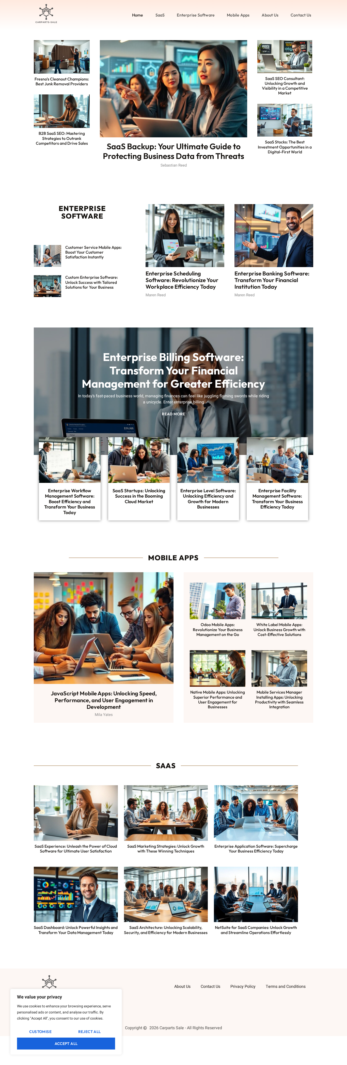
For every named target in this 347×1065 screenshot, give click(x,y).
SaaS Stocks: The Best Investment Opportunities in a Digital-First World (285, 146)
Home (137, 15)
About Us (270, 15)
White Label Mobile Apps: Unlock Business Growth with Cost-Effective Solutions (279, 629)
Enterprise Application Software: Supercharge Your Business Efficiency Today (256, 849)
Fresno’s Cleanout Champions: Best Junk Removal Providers (62, 81)
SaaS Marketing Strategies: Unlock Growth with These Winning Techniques (165, 849)
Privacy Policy (243, 987)
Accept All (66, 1043)
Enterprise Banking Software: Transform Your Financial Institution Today (271, 280)
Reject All (89, 1031)
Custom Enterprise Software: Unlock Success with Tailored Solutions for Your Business (91, 282)
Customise (40, 1031)
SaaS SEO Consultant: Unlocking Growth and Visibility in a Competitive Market (285, 86)
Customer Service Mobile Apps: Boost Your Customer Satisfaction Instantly (93, 252)
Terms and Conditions (286, 987)
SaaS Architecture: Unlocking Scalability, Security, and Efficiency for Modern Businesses (166, 930)
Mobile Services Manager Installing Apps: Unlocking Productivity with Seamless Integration (279, 699)
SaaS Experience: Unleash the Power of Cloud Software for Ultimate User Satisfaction (76, 849)
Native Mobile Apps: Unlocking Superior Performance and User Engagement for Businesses (217, 699)
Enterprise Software (196, 15)
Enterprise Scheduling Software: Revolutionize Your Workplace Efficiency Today (182, 280)
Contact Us (301, 15)
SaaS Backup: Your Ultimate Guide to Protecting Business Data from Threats (173, 151)
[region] (66, 1022)
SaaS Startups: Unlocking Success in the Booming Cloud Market (139, 496)
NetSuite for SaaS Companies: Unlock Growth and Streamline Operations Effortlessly (256, 930)
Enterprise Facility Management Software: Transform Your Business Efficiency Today (277, 499)
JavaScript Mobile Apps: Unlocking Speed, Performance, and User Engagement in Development (104, 700)
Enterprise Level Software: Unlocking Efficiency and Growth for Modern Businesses (208, 499)
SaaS (160, 15)
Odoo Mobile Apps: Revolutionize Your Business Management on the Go (218, 629)
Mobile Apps (238, 15)
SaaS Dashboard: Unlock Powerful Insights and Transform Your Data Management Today (76, 930)
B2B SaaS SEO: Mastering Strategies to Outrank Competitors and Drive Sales (62, 138)
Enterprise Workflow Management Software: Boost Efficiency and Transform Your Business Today (69, 501)
